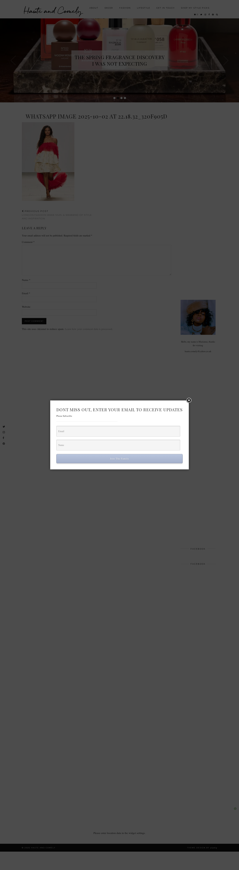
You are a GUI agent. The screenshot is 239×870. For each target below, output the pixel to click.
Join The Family (119, 458)
